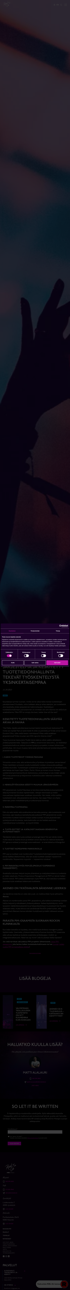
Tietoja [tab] (58, 631)
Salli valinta (35, 662)
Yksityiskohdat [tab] (35, 631)
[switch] (26, 655)
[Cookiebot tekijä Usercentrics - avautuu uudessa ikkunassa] (60, 626)
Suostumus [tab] (12, 631)
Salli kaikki (57, 662)
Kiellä (12, 662)
